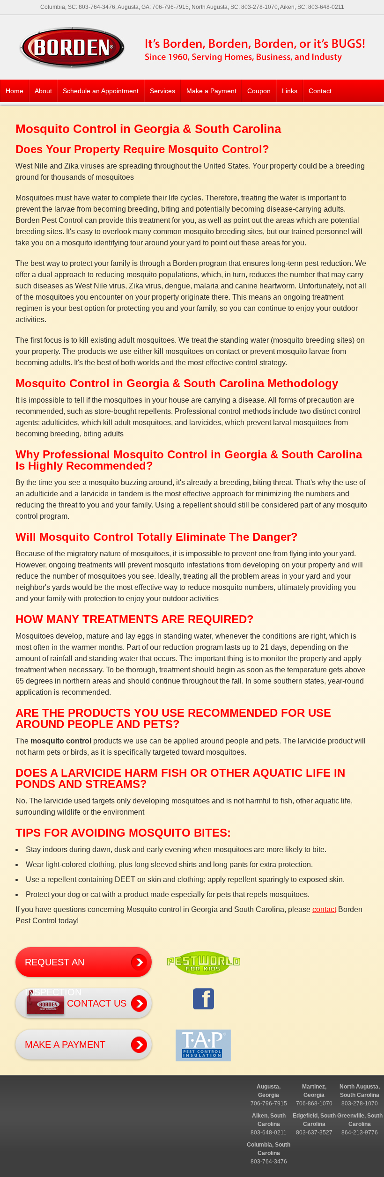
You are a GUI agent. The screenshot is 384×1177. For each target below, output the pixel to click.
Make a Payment (211, 91)
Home (14, 91)
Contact (320, 91)
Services (162, 91)
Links (289, 91)
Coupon (259, 91)
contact (324, 909)
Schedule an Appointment (101, 91)
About (43, 91)
